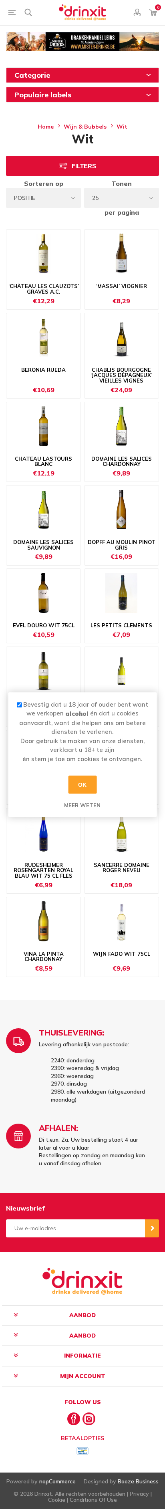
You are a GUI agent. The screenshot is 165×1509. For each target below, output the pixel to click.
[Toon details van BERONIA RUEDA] (43, 337)
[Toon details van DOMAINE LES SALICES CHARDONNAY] (122, 426)
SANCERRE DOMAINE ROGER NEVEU (121, 867)
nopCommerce (57, 1481)
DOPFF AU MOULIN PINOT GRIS (121, 545)
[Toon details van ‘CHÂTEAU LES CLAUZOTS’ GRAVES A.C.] (43, 254)
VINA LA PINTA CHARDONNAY (44, 956)
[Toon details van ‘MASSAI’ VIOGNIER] (122, 254)
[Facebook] (73, 1418)
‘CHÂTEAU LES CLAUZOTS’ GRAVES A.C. (43, 289)
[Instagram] (88, 1418)
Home (46, 126)
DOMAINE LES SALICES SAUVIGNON (43, 545)
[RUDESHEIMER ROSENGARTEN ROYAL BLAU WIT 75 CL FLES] (43, 832)
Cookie (56, 1499)
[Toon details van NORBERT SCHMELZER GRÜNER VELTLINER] (43, 671)
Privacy (139, 1493)
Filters (84, 166)
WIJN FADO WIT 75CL (121, 954)
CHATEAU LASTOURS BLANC (43, 461)
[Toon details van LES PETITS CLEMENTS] (122, 593)
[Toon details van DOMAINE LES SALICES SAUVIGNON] (43, 510)
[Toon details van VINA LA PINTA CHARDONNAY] (43, 921)
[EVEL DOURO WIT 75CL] (43, 593)
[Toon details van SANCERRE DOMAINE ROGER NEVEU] (122, 832)
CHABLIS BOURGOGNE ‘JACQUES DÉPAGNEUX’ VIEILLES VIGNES (121, 375)
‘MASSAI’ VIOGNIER (121, 286)
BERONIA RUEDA (43, 370)
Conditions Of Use (93, 1499)
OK (82, 785)
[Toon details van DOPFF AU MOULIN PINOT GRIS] (122, 510)
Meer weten (82, 805)
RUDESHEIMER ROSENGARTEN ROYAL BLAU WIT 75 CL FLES (43, 870)
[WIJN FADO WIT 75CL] (122, 921)
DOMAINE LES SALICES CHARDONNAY (121, 461)
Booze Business (138, 1481)
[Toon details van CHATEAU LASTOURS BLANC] (43, 426)
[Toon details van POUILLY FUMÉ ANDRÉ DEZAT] (122, 671)
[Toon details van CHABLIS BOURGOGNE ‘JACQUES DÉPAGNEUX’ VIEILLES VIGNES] (122, 337)
